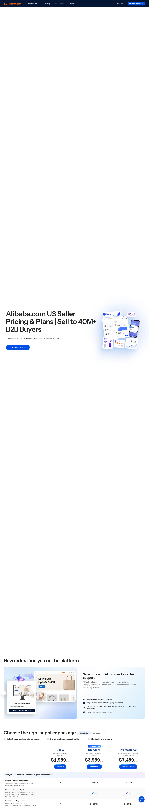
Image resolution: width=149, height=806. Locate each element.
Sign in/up (120, 3)
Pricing (47, 3)
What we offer (33, 3)
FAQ (72, 3)
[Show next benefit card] (145, 693)
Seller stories (60, 3)
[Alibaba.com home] (12, 4)
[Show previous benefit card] (3, 693)
